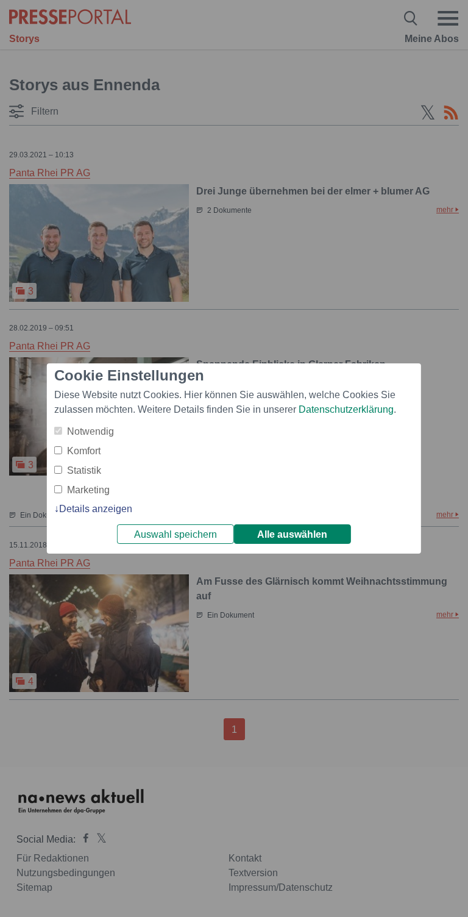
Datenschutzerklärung (346, 409)
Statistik (84, 470)
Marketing (88, 490)
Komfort (84, 451)
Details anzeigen (95, 509)
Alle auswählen (292, 534)
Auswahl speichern (175, 534)
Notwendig (90, 431)
